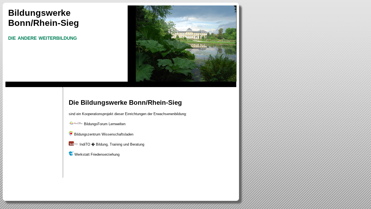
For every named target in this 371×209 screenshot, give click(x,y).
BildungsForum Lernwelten (104, 124)
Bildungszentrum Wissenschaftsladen (103, 134)
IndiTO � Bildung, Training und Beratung (111, 144)
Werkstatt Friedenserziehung (96, 154)
